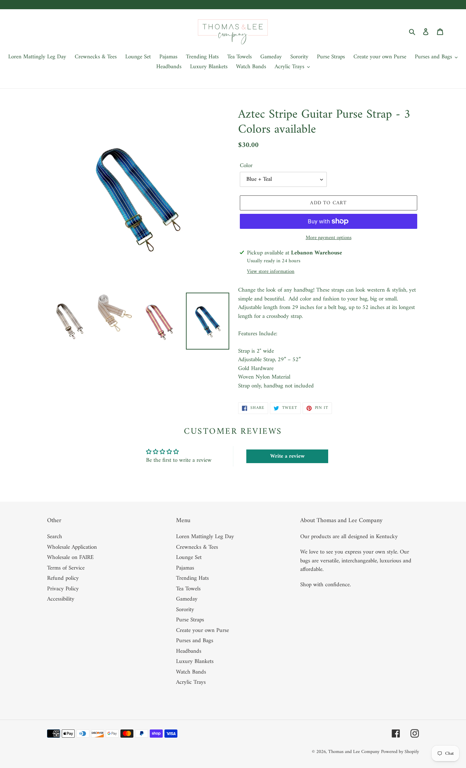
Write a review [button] (287, 456)
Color (246, 166)
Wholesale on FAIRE (70, 557)
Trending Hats (192, 578)
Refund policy (63, 578)
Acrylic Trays (191, 682)
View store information (270, 272)
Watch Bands (191, 672)
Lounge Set (189, 557)
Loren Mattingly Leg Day (205, 537)
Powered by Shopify (400, 752)
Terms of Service (66, 568)
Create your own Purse (202, 630)
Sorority (185, 610)
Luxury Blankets (195, 661)
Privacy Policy (63, 589)
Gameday (187, 599)
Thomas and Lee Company (353, 752)
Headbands (188, 651)
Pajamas (185, 568)
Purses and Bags (194, 641)
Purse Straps (190, 620)
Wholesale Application (72, 547)
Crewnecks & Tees (197, 547)
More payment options (328, 238)
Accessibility (60, 599)
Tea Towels (188, 589)
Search (54, 537)
